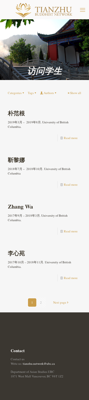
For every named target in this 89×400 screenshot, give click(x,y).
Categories (15, 93)
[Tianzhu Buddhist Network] (44, 9)
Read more (71, 138)
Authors (49, 93)
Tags (31, 93)
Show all (75, 93)
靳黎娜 (16, 159)
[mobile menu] (83, 9)
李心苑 (16, 253)
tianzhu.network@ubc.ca (39, 363)
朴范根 (16, 113)
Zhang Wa (20, 206)
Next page (59, 302)
